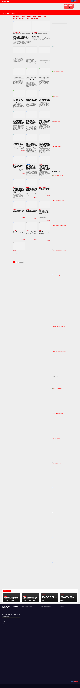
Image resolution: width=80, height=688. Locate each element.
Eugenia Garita (12, 600)
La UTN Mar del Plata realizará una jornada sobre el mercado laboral (67, 597)
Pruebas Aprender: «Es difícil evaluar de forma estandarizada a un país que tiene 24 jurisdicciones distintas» (44, 57)
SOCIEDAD (14, 164)
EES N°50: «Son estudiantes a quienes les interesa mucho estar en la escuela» (18, 252)
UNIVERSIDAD (28, 164)
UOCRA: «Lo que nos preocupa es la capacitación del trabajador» (44, 232)
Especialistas (6, 13)
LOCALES (40, 119)
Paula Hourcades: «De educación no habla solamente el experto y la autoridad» (31, 56)
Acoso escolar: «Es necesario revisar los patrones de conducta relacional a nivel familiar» (44, 212)
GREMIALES (15, 119)
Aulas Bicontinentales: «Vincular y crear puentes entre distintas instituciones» (18, 56)
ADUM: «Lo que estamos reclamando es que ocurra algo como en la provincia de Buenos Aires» (31, 145)
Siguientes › (20, 262)
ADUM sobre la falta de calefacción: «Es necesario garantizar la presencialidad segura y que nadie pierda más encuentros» (18, 122)
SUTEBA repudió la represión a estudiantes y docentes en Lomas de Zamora (44, 78)
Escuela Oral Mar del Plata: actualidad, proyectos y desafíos (18, 166)
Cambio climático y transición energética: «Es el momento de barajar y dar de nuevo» (31, 189)
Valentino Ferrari (32, 600)
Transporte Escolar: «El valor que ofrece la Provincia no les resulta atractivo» (44, 100)
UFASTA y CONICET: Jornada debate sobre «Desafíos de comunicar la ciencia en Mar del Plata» (31, 101)
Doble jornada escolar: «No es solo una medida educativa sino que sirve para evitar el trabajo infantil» (44, 122)
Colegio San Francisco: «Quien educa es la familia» (18, 232)
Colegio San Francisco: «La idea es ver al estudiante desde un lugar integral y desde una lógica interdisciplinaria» (31, 79)
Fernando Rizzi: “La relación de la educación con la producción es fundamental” (40, 35)
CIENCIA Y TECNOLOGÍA (42, 187)
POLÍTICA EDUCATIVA (16, 32)
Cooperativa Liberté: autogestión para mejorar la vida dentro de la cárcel (18, 78)
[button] (77, 12)
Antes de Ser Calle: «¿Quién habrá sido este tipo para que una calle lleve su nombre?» (31, 232)
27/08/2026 (7, 600)
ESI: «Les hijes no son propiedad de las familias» (18, 144)
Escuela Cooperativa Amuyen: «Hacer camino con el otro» (18, 211)
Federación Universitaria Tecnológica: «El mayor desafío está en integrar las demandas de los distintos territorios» (31, 167)
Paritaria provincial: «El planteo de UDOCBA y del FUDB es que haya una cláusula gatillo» (18, 101)
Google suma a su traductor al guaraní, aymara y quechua (44, 189)
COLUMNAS (13, 13)
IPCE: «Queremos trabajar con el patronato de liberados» (31, 211)
